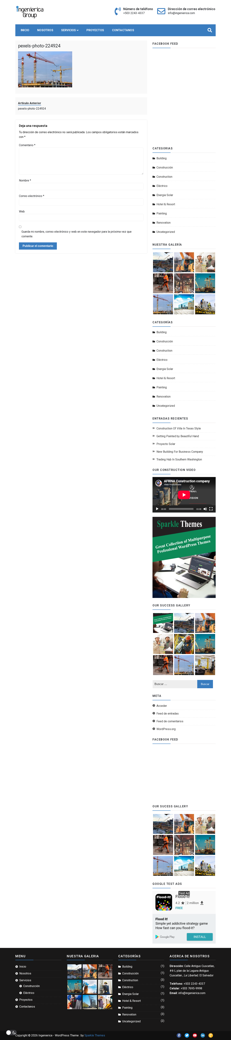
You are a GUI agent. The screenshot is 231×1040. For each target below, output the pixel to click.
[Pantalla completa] (211, 509)
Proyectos (95, 30)
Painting (161, 213)
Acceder (161, 706)
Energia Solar (164, 195)
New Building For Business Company (179, 451)
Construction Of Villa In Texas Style (178, 428)
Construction (164, 176)
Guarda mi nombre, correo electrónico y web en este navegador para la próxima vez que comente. (76, 234)
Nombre (25, 180)
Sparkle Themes (94, 1035)
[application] (184, 495)
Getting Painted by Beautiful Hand (177, 436)
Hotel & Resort (165, 204)
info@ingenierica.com (181, 13)
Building (161, 158)
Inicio (25, 30)
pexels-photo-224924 (39, 45)
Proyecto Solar (165, 444)
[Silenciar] (205, 509)
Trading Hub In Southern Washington (179, 459)
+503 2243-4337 (134, 13)
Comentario (27, 145)
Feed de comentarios (169, 721)
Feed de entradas (167, 713)
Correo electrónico (31, 196)
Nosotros (45, 30)
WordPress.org (166, 729)
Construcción (164, 167)
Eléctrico (161, 186)
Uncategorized (165, 232)
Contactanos (123, 30)
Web (22, 211)
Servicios (68, 30)
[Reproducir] (157, 509)
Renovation (163, 222)
